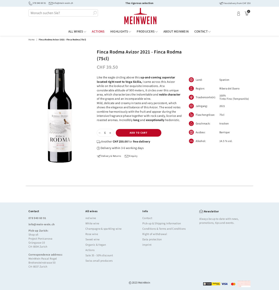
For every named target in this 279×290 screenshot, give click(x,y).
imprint (146, 245)
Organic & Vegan (95, 245)
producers (146, 31)
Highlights (119, 31)
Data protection (152, 239)
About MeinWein (176, 31)
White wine (92, 223)
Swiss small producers (99, 261)
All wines (76, 31)
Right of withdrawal (154, 234)
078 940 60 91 (39, 3)
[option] (59, 115)
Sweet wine (92, 239)
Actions (90, 250)
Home (31, 39)
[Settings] (238, 13)
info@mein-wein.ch (63, 3)
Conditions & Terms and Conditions (164, 229)
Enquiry (133, 156)
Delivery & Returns (111, 156)
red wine (90, 218)
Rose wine (91, 234)
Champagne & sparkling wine (103, 229)
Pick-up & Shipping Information (161, 223)
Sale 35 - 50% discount (99, 255)
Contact (201, 31)
